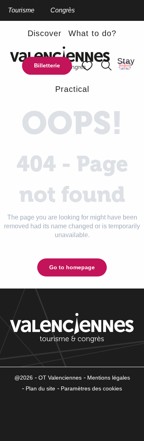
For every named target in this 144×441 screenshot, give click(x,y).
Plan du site (40, 388)
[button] (106, 65)
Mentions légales (108, 377)
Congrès (62, 10)
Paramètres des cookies (91, 388)
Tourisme (21, 10)
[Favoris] (88, 66)
